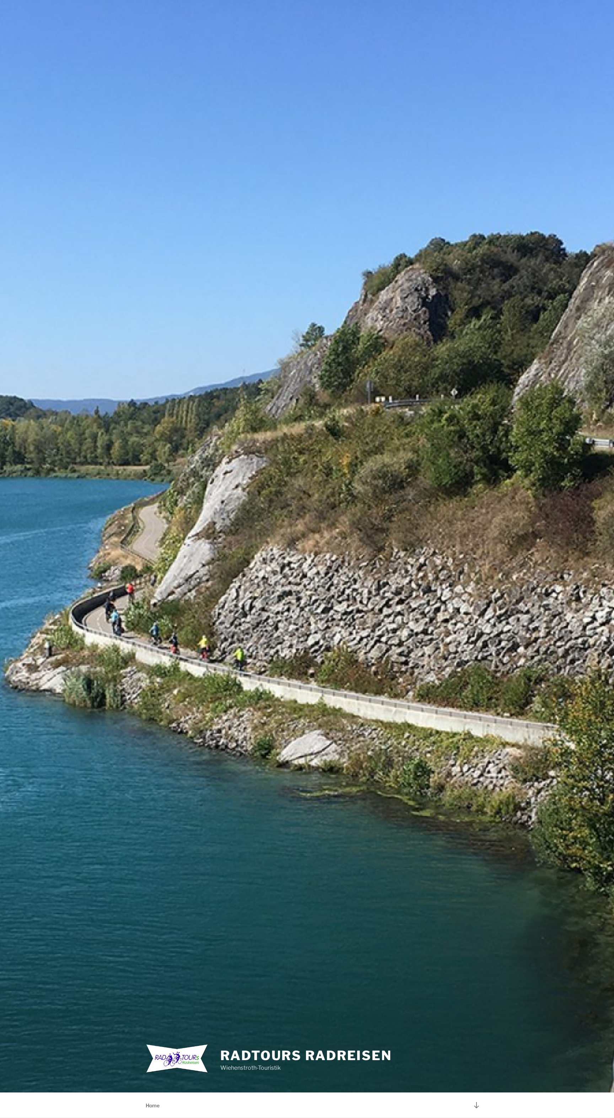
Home (153, 1105)
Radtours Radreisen (306, 1055)
